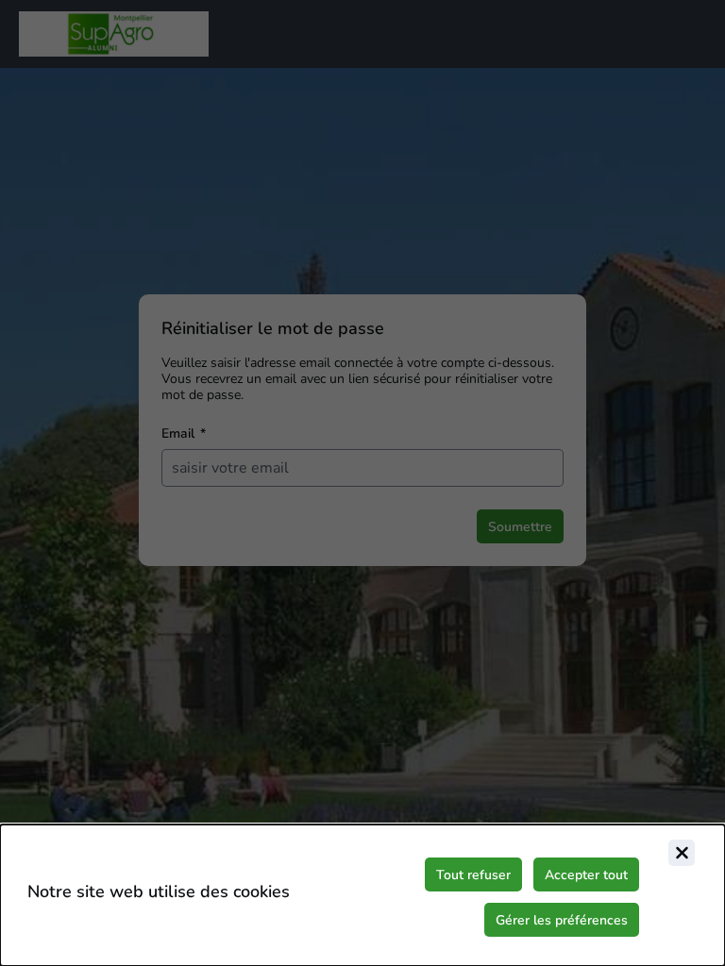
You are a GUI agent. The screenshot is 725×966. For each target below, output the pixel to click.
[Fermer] (681, 853)
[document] (362, 895)
